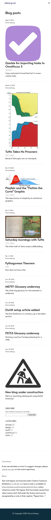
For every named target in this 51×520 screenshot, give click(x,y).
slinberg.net (10, 2)
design (8, 427)
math (7, 430)
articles (8, 424)
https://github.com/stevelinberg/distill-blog (19, 486)
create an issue (8, 469)
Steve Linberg (33, 513)
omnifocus (10, 432)
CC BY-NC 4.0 (17, 483)
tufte (7, 435)
